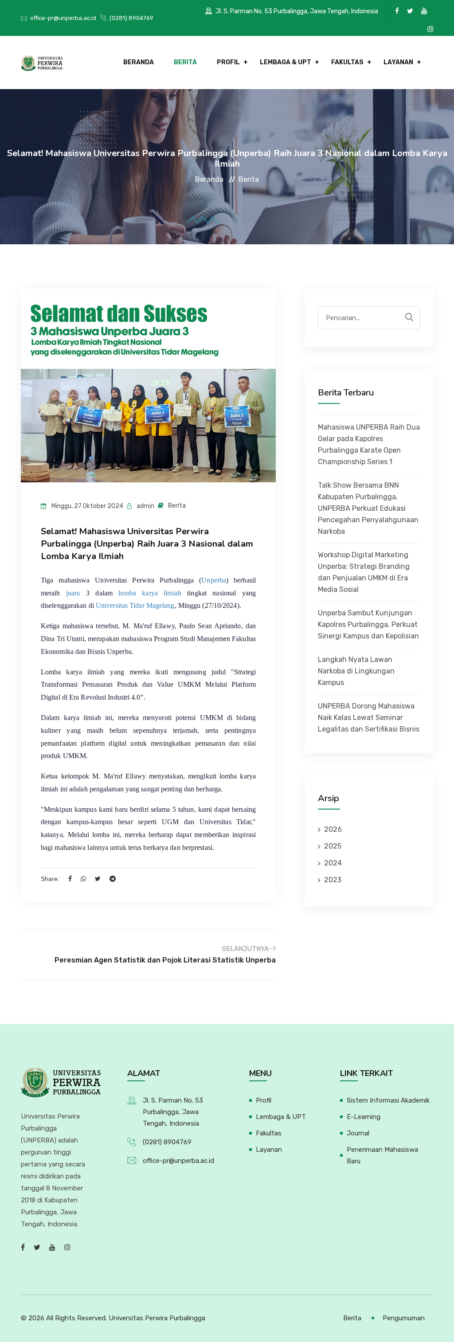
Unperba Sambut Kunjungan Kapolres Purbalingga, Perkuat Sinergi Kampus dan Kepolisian (368, 624)
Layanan (398, 62)
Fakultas (347, 62)
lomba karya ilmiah (149, 593)
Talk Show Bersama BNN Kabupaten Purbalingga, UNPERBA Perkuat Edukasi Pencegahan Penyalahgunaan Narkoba (368, 508)
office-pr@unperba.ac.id (63, 18)
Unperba (213, 580)
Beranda (138, 62)
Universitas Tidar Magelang (135, 605)
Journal (358, 1133)
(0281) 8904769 (131, 18)
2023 (332, 880)
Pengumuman (404, 1318)
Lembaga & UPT (285, 62)
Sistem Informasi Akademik (388, 1100)
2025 (332, 846)
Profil (228, 62)
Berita (185, 62)
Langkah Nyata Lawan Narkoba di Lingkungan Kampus (356, 671)
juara (73, 593)
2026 (333, 829)
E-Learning (363, 1117)
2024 (333, 863)
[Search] (409, 317)
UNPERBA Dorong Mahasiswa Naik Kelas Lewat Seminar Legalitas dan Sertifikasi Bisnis (368, 717)
